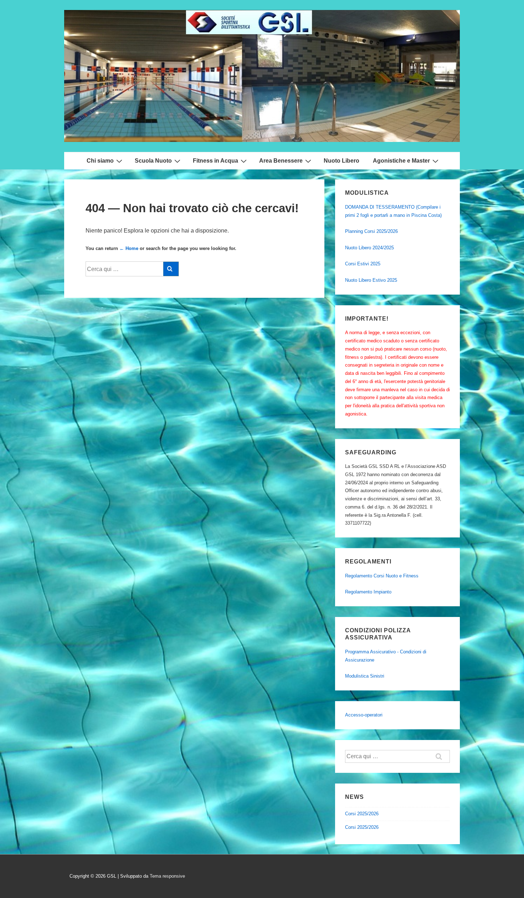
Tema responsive (167, 876)
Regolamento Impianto (368, 592)
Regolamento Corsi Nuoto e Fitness (381, 575)
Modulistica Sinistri (364, 676)
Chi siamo (100, 161)
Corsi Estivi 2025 (362, 263)
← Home (128, 248)
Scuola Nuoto (153, 161)
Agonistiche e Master (401, 161)
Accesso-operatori (363, 715)
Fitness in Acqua (215, 161)
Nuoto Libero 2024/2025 (369, 247)
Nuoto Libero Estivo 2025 (371, 280)
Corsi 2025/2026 (362, 813)
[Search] (171, 269)
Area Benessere (281, 161)
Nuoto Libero (341, 161)
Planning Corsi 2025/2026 (371, 231)
